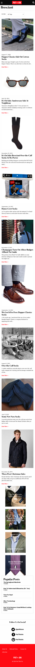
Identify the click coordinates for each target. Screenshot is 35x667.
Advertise (4, 652)
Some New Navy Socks (11, 416)
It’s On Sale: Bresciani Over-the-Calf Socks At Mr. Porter (17, 156)
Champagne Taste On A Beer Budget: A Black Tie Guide (17, 251)
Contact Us (23, 649)
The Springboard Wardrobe (12, 582)
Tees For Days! (8, 595)
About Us (4, 649)
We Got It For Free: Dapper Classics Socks (17, 313)
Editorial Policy (14, 649)
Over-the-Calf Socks (10, 365)
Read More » (5, 67)
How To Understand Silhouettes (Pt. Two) (17, 588)
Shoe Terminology (9, 601)
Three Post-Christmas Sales (13, 474)
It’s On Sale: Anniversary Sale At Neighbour (15, 101)
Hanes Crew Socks (9, 209)
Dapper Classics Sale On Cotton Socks (15, 58)
